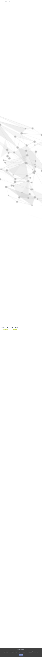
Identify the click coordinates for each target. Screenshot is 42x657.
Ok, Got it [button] (21, 654)
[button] (39, 1)
